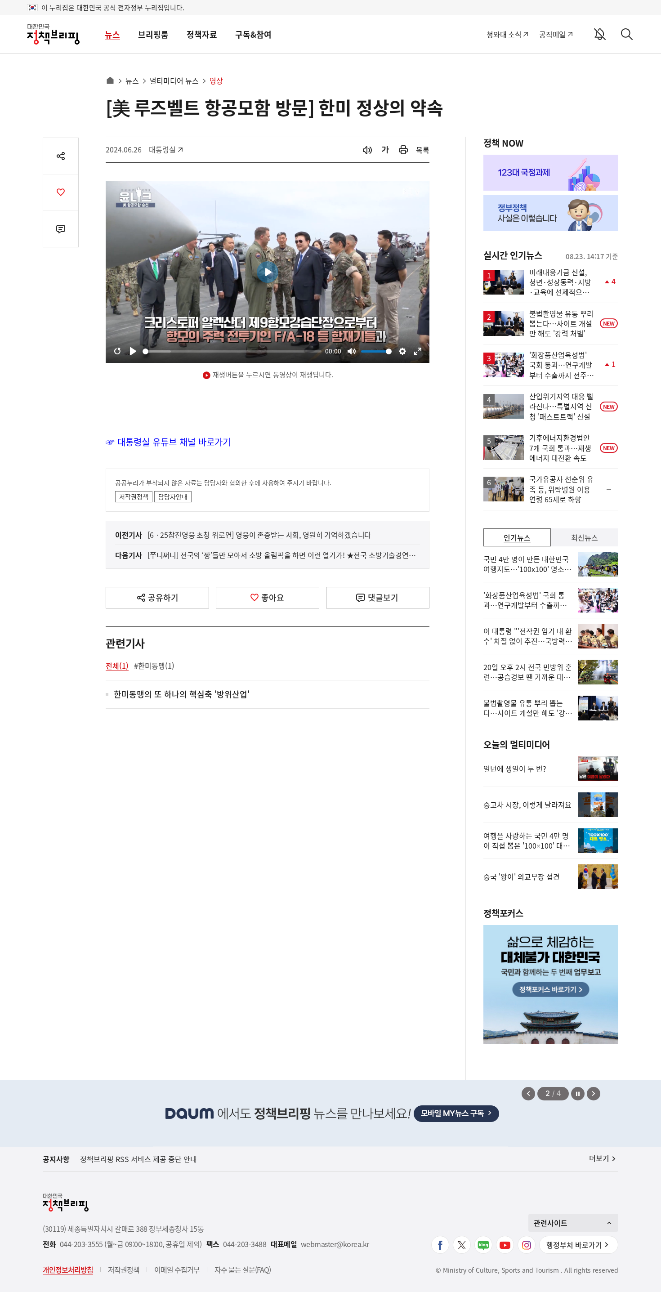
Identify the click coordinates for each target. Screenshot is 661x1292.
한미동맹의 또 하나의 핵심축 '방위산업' (182, 694)
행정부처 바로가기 (574, 1244)
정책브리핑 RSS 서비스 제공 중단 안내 (138, 1158)
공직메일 (552, 34)
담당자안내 (173, 496)
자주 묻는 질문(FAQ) (242, 1269)
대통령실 (167, 149)
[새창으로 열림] (403, 150)
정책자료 (202, 34)
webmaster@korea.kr (335, 1244)
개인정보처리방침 (68, 1269)
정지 (578, 1093)
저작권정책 (133, 496)
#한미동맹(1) (154, 665)
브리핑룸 (153, 34)
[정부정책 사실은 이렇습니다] (550, 213)
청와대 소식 (504, 34)
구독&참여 (253, 34)
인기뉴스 (517, 537)
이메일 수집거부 (177, 1269)
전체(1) (117, 665)
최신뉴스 (584, 537)
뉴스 (112, 34)
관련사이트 (550, 1222)
